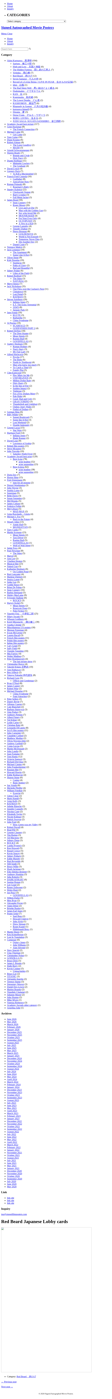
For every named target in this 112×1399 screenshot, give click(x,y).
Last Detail (18, 294)
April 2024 (12, 1079)
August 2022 (13, 1131)
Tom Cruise (12, 137)
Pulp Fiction (18, 611)
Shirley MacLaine (15, 595)
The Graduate (19, 166)
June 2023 (11, 1105)
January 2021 (13, 1168)
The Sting (17, 278)
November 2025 (14, 1035)
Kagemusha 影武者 (23, 97)
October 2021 (13, 1155)
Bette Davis (12, 495)
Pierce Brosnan (20, 231)
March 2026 (12, 1024)
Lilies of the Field (21, 273)
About (10, 6)
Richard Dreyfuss (15, 762)
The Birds (17, 359)
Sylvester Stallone (15, 598)
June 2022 (11, 1137)
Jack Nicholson (14, 286)
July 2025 (11, 1045)
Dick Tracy (18, 158)
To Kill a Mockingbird (23, 174)
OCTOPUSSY (26, 221)
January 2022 (13, 1150)
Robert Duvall (13, 827)
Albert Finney (13, 717)
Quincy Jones (19, 942)
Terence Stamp (14, 981)
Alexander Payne (15, 903)
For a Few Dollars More (24, 393)
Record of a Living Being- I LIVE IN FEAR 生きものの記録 (43, 82)
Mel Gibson (12, 509)
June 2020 (11, 1184)
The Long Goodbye (22, 145)
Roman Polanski (14, 184)
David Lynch (13, 168)
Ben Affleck (12, 672)
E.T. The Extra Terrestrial (24, 304)
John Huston (13, 997)
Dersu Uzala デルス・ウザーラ (29, 115)
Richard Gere (13, 678)
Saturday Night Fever (23, 454)
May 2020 (11, 1186)
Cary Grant (12, 646)
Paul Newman (13, 550)
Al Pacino (11, 323)
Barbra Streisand (14, 592)
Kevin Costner (13, 968)
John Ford (11, 822)
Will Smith (12, 864)
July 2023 (11, 1103)
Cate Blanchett (14, 707)
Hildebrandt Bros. (21, 929)
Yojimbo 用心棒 (21, 73)
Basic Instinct (19, 783)
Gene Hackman (14, 126)
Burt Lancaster (14, 574)
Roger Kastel (19, 926)
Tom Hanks (12, 756)
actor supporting (26, 464)
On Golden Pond (21, 571)
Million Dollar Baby (22, 380)
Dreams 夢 (19, 112)
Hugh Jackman (14, 869)
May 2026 (11, 1022)
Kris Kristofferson (15, 934)
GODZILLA (13, 958)
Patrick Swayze (14, 819)
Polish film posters (15, 640)
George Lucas (13, 427)
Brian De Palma (14, 587)
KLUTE (17, 315)
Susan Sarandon (14, 498)
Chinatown (18, 291)
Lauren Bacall (13, 635)
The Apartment (20, 252)
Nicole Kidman (14, 817)
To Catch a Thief (20, 367)
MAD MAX (18, 511)
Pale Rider (17, 396)
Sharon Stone (13, 777)
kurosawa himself (21, 109)
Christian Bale (13, 725)
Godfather (17, 179)
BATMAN (18, 297)
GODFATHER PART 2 (24, 328)
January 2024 (13, 1087)
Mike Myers (12, 1000)
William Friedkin (14, 790)
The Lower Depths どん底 (26, 100)
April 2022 (12, 1142)
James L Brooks (14, 963)
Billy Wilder (12, 414)
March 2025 (12, 1053)
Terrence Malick (14, 247)
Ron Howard (13, 848)
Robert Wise (12, 688)
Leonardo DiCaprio (16, 728)
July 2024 (11, 1071)
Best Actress (18, 467)
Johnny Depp (13, 840)
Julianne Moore (14, 994)
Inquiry (10, 9)
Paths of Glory (19, 265)
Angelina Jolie (13, 1008)
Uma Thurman (14, 953)
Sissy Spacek (13, 950)
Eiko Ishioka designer (17, 871)
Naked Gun (12, 566)
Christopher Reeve (15, 664)
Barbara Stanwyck (15, 709)
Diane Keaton (13, 140)
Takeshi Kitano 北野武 (18, 667)
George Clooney (14, 832)
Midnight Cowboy (21, 163)
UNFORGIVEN (20, 378)
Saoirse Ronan (13, 882)
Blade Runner (19, 438)
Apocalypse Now (21, 181)
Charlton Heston (14, 561)
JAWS (16, 307)
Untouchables (19, 971)
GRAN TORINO (21, 401)
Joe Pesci (11, 892)
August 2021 (13, 1158)
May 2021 (11, 1165)
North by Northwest (22, 362)
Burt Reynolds (13, 861)
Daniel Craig (19, 244)
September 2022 (14, 1129)
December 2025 (14, 1032)
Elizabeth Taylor (14, 814)
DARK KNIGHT (15, 879)
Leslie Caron (13, 722)
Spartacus (17, 263)
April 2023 (12, 1111)
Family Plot (18, 370)
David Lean (12, 441)
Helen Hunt (12, 890)
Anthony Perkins (15, 714)
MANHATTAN (20, 527)
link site (10, 1198)
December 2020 (14, 1171)
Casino (16, 780)
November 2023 (14, 1092)
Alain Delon (12, 906)
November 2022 (14, 1124)
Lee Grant (11, 885)
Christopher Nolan (15, 955)
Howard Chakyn (20, 919)
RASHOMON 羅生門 (24, 103)
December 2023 (14, 1090)
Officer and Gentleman (23, 680)
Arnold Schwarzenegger (18, 150)
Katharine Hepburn (16, 569)
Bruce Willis (12, 866)
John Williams (19, 945)
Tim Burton (12, 835)
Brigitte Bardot (14, 908)
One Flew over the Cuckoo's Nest (28, 289)
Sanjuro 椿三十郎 (22, 63)
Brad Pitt (11, 830)
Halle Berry (12, 966)
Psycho (16, 357)
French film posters (16, 638)
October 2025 (13, 1037)
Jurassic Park (19, 310)
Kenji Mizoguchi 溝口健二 (21, 622)
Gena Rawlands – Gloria (18, 514)
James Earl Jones (15, 911)
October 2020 (13, 1176)
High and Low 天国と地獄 (26, 66)
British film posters (15, 446)
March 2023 (12, 1113)
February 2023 (14, 1116)
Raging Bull (18, 338)
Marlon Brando (14, 989)
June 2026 (11, 1019)
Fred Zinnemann (14, 480)
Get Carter (17, 134)
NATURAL (18, 281)
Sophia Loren (13, 490)
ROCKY (17, 600)
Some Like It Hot (21, 255)
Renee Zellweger (15, 887)
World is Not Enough (28, 236)
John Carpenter (14, 733)
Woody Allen (13, 522)
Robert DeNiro (14, 331)
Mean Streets (19, 336)
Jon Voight (12, 785)
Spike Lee (11, 582)
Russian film (13, 769)
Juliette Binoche (14, 806)
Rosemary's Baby (21, 187)
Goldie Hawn (13, 584)
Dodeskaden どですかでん (27, 91)
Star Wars (17, 430)
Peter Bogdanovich (16, 659)
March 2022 (12, 1145)
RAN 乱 (18, 94)
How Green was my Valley (25, 824)
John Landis (12, 751)
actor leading (24, 461)
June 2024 (11, 1074)
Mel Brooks (12, 501)
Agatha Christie (14, 625)
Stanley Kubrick (14, 189)
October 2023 (13, 1095)
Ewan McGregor (15, 632)
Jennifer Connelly (15, 809)
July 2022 (11, 1134)
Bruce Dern (12, 960)
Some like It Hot (20, 420)
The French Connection (24, 129)
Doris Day (12, 475)
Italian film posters (15, 643)
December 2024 (14, 1058)
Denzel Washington (16, 485)
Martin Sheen (13, 932)
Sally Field (12, 648)
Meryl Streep (13, 284)
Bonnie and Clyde (21, 155)
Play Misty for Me (21, 375)
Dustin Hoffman (14, 160)
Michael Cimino (14, 764)
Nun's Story (18, 349)
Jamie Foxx (12, 548)
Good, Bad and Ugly (22, 399)
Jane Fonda (12, 312)
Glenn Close (13, 796)
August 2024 (13, 1069)
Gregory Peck (13, 171)
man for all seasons (21, 482)
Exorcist (16, 793)
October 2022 (13, 1126)
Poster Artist (12, 913)
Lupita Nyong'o (14, 845)
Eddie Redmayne (15, 775)
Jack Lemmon (13, 249)
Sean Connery (19, 202)
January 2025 (13, 1056)
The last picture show (23, 661)
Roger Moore (19, 205)
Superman (11, 493)
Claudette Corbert (15, 735)
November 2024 (14, 1061)
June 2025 (11, 1048)
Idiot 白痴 (18, 85)
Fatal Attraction (20, 696)
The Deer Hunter (21, 333)
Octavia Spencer (14, 759)
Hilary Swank (13, 616)
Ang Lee (11, 558)
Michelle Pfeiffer (14, 788)
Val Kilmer (12, 720)
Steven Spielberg (15, 299)
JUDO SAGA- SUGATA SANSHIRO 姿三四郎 (37, 121)
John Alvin (18, 921)
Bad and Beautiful (21, 268)
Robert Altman (14, 142)
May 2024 (11, 1076)
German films (13, 412)
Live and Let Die (26, 208)
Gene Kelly (12, 801)
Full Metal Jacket (21, 197)
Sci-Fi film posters (15, 730)
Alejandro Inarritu (15, 979)
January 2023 (13, 1118)
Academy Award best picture (20, 124)
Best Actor (18, 459)
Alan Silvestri (19, 947)
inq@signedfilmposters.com (14, 1214)
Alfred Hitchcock (15, 354)
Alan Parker (12, 712)
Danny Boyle (13, 701)
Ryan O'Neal (13, 683)
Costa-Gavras (13, 746)
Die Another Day (27, 242)
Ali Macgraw (13, 837)
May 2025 (11, 1050)
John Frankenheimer (16, 767)
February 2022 (14, 1147)
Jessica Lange (13, 579)
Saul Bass (17, 916)
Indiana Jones (19, 302)
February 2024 (14, 1084)
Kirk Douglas (13, 260)
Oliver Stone (13, 257)
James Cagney (13, 686)
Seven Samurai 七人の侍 (25, 79)
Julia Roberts (13, 877)
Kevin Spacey (13, 853)
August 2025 (13, 1042)
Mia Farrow (12, 653)
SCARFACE (19, 325)
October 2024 (13, 1063)
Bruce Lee (12, 974)
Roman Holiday (20, 346)
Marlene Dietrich (15, 577)
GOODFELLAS (21, 341)
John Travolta (13, 451)
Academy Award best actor (19, 456)
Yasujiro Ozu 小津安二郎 (20, 613)
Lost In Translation (15, 937)
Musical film (13, 564)
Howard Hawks (14, 772)
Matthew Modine (15, 738)
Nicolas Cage (13, 811)
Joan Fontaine (13, 754)
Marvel (10, 556)
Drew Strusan (19, 924)
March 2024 (12, 1082)
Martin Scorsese (14, 532)
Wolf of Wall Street (21, 545)
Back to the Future (21, 519)
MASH (16, 147)
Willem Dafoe (13, 898)
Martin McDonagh (15, 748)
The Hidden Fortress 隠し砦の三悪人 (31, 69)
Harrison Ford (13, 433)
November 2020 (14, 1173)
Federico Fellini (14, 506)
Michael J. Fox (14, 516)
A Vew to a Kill (26, 223)
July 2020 (11, 1181)
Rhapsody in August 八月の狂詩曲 (30, 106)
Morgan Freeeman (15, 630)
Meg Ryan (12, 900)
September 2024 (14, 1066)
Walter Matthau (14, 656)
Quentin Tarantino (15, 651)
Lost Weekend (19, 422)
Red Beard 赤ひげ (22, 76)
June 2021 (11, 1163)
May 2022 (11, 1139)
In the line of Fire (21, 386)
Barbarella (17, 318)
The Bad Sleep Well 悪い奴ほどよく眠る (34, 88)
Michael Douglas (15, 691)
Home (10, 3)
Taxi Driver (18, 537)
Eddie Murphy (13, 858)
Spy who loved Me (27, 213)
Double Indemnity (21, 425)
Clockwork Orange (22, 192)
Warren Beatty (13, 153)
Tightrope (17, 391)
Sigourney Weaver (15, 984)
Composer (11, 940)
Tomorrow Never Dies (29, 239)
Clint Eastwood (14, 372)
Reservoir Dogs (20, 608)
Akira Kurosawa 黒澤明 (19, 60)
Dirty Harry (18, 383)
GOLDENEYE (26, 234)
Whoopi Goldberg (15, 619)
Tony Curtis (12, 530)
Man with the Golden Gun (31, 210)
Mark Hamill (13, 798)
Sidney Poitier (13, 270)
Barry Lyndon (19, 195)
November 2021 (14, 1152)
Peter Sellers (12, 699)
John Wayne (12, 488)
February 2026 (14, 1027)
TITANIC (11, 976)
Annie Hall (18, 524)
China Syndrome (20, 320)
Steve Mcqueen (14, 448)
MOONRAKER (26, 215)
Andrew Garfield (15, 743)
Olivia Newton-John (16, 741)
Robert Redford (14, 276)
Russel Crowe (13, 851)
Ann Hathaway (14, 670)
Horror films (12, 477)
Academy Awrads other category (22, 1005)
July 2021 (11, 1160)
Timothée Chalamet (16, 992)
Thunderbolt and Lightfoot (25, 404)
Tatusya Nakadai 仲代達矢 (19, 675)
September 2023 (14, 1097)
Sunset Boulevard (21, 417)
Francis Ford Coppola (17, 176)
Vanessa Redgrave (15, 1002)
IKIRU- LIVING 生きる (25, 118)
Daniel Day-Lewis (15, 987)
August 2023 (13, 1100)
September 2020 (14, 1179)
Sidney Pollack (14, 856)
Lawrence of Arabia (22, 443)
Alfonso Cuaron (14, 704)
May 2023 (11, 1108)
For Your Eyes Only (28, 218)
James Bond (12, 200)
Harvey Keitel (13, 603)
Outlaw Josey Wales (22, 407)
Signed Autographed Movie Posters (27, 27)
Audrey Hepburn (15, 344)
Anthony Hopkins (15, 874)
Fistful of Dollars (20, 409)
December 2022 (14, 1121)
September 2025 (14, 1040)
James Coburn (13, 503)
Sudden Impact (20, 388)
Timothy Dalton (20, 229)
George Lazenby (20, 226)
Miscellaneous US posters (19, 627)
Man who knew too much (25, 365)
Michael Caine (13, 132)
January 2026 (13, 1029)
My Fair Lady (19, 352)
